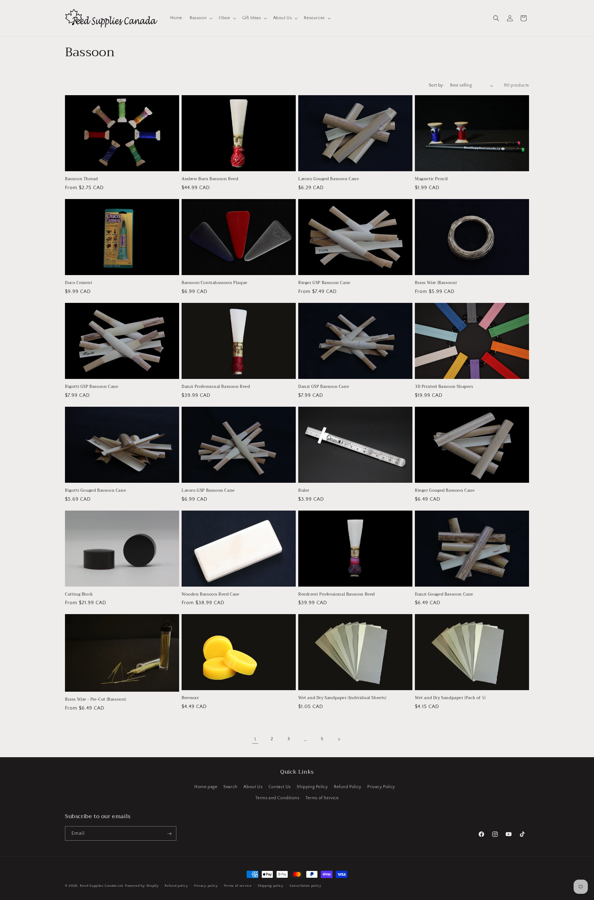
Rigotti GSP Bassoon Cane (91, 386)
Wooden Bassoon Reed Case (210, 594)
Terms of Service (322, 798)
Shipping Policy (312, 787)
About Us (252, 787)
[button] (200, 17)
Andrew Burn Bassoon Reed (210, 179)
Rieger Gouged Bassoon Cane (445, 490)
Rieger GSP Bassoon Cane (324, 283)
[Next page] (339, 739)
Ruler (303, 490)
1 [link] (255, 739)
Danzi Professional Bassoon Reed (216, 386)
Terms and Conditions (277, 798)
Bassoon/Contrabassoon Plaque (215, 283)
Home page (205, 787)
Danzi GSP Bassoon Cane (323, 386)
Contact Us (280, 787)
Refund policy (176, 885)
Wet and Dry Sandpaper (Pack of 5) (450, 698)
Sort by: (436, 85)
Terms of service (238, 885)
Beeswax (190, 698)
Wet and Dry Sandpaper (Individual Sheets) (342, 698)
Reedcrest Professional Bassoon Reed (336, 594)
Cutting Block (79, 594)
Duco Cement (79, 283)
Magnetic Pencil (431, 179)
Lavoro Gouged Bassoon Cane (328, 179)
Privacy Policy (381, 787)
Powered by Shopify (142, 886)
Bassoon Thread (81, 179)
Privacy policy (206, 885)
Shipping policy (270, 885)
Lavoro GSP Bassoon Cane (208, 490)
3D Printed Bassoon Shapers (444, 386)
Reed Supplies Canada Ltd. (102, 886)
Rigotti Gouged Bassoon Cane (95, 490)
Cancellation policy (305, 885)
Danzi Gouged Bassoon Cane (444, 594)
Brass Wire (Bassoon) (436, 283)
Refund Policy (347, 787)
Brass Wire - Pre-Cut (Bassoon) (95, 699)
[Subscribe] (169, 833)
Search (230, 787)
